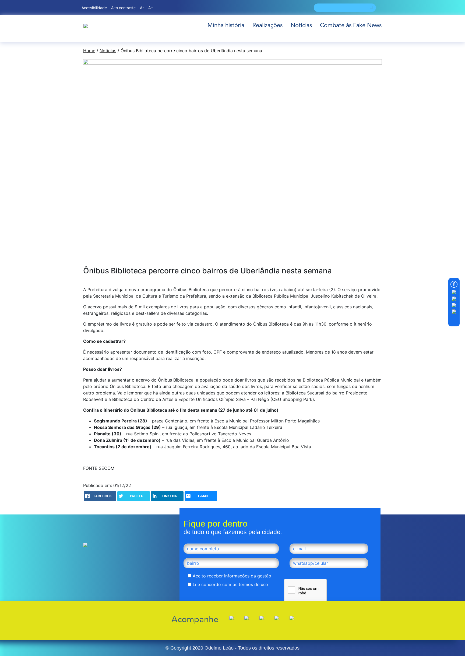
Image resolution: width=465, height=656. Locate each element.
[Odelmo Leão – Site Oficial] (85, 25)
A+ (150, 7)
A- (142, 7)
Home (89, 50)
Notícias (301, 25)
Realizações (267, 25)
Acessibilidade (94, 7)
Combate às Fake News (351, 25)
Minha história (225, 25)
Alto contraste (123, 7)
